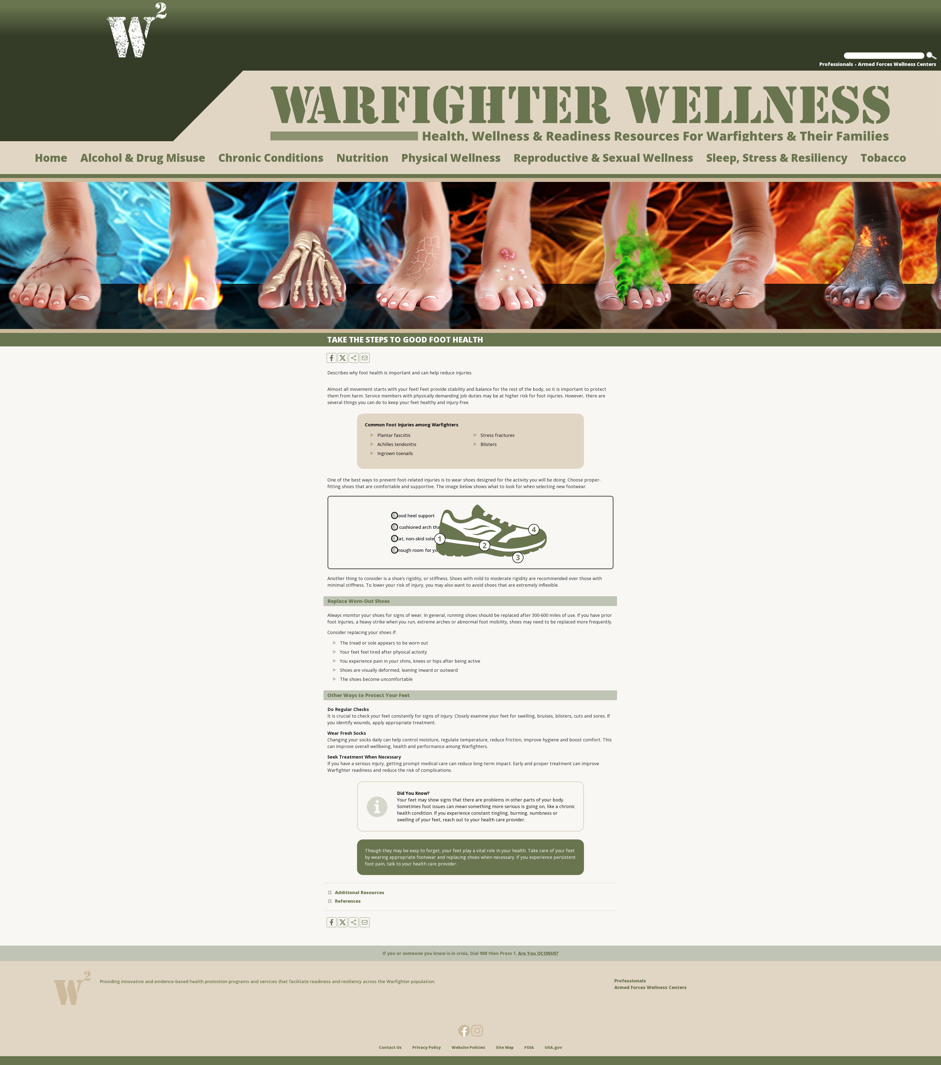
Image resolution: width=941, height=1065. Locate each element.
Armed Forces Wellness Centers (897, 64)
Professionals (836, 64)
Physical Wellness (451, 157)
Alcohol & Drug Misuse (142, 157)
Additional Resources (359, 892)
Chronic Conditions (270, 157)
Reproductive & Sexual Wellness (603, 157)
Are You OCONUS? (538, 953)
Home (51, 157)
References (348, 901)
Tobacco (883, 157)
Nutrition (362, 157)
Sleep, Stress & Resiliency (777, 157)
